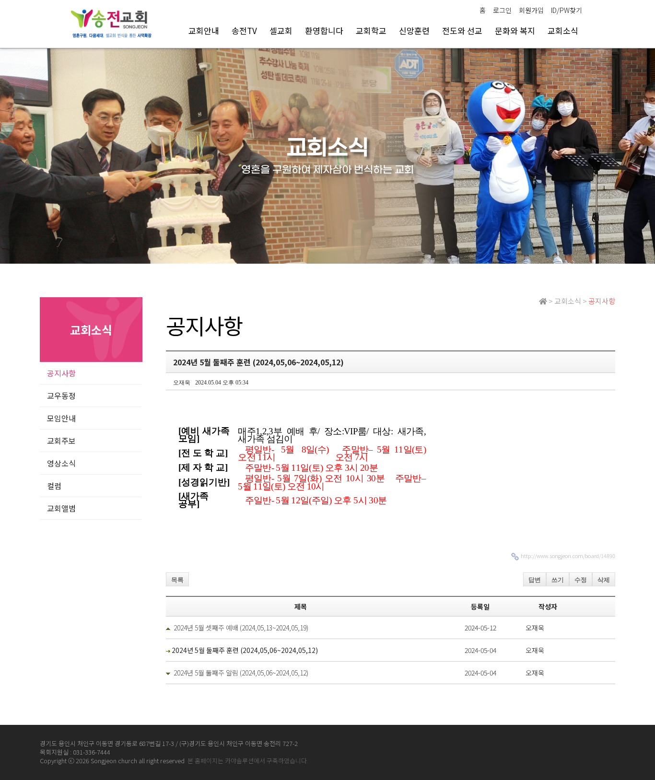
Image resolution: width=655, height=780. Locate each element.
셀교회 (280, 30)
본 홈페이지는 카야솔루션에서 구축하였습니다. (247, 760)
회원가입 (531, 10)
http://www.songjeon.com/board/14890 (568, 555)
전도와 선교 (462, 30)
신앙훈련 (414, 30)
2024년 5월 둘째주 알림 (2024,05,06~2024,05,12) (241, 672)
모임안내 (61, 418)
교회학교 (371, 30)
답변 (534, 579)
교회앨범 (61, 508)
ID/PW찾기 (566, 10)
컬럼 (54, 485)
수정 (580, 579)
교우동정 (61, 395)
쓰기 (557, 579)
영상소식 (61, 463)
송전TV (244, 30)
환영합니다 (324, 30)
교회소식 (563, 30)
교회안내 (203, 30)
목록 (177, 579)
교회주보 (61, 440)
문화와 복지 (515, 30)
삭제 (603, 579)
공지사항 (61, 373)
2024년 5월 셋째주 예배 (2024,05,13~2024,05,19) (241, 627)
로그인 (502, 10)
